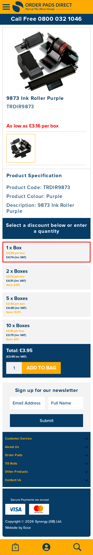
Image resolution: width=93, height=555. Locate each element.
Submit (47, 420)
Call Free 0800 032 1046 (46, 18)
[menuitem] (15, 547)
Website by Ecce (18, 528)
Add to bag (41, 368)
